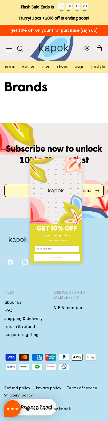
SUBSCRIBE (57, 257)
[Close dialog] (78, 161)
